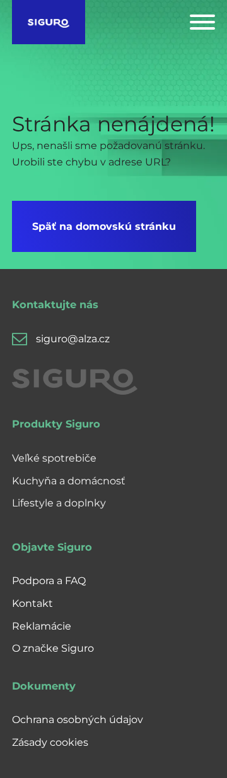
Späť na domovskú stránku (104, 226)
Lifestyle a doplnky (59, 503)
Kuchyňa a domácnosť (68, 481)
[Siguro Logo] (49, 22)
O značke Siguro (53, 648)
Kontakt (32, 603)
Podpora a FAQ (49, 581)
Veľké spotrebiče (54, 458)
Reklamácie (41, 626)
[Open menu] (202, 22)
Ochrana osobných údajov (77, 720)
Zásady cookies (50, 742)
